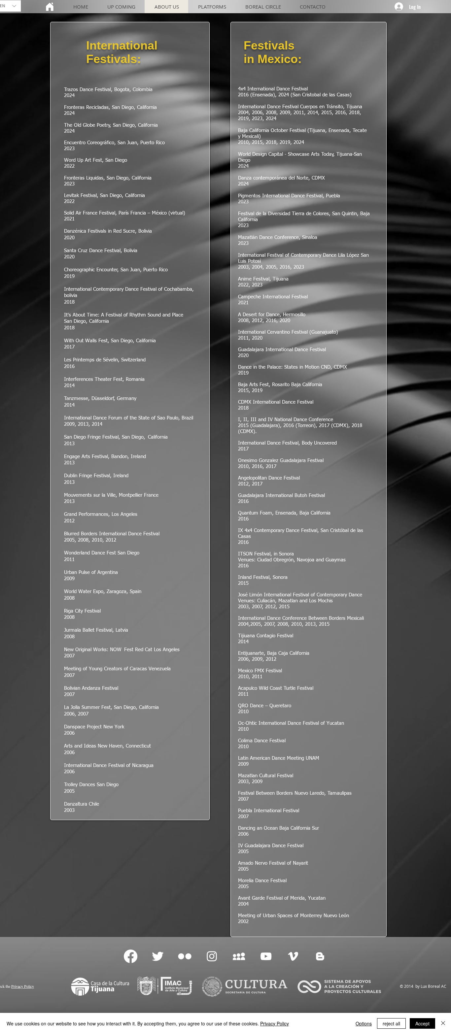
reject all (391, 1023)
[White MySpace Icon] (239, 956)
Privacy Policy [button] (22, 986)
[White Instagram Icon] (212, 956)
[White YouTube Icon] (266, 956)
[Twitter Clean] (157, 956)
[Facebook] (130, 956)
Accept (422, 1023)
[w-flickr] (184, 956)
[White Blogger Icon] (320, 956)
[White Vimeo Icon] (293, 956)
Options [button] (364, 1023)
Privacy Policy (274, 1023)
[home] (49, 6)
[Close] (443, 1023)
